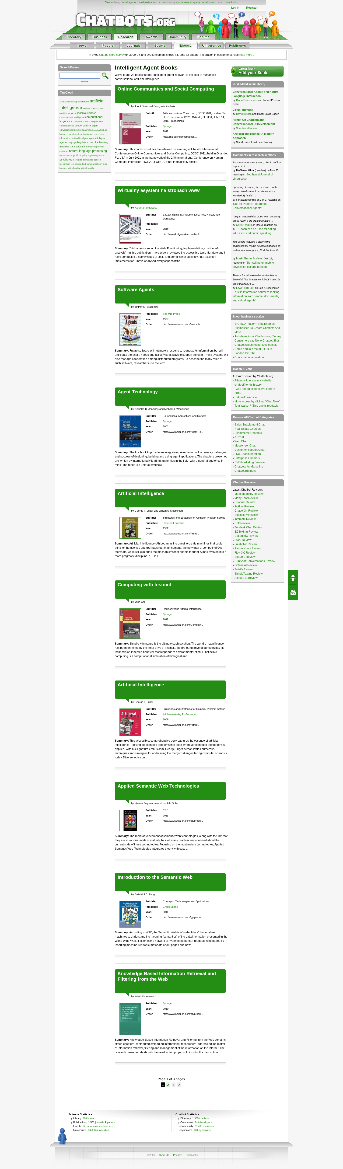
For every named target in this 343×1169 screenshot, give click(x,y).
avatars (86, 108)
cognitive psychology (68, 113)
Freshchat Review (245, 544)
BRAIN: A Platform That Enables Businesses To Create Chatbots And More (257, 328)
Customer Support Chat (249, 449)
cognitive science (86, 113)
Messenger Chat (245, 445)
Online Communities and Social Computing (166, 88)
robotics (78, 160)
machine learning (98, 142)
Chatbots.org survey (112, 54)
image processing (95, 134)
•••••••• (84, 81)
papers (111, 1122)
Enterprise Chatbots (247, 458)
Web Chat (240, 441)
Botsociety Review (246, 514)
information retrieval (69, 138)
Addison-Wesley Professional (179, 714)
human (103, 130)
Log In (235, 7)
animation (83, 101)
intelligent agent (86, 138)
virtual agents (129, 2)
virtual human (209, 2)
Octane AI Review (245, 565)
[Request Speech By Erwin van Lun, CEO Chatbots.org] (293, 577)
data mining (87, 130)
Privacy (177, 1155)
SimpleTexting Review (248, 573)
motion (101, 147)
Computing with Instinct (144, 584)
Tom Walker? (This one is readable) (257, 405)
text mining (76, 164)
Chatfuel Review (245, 502)
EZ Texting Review (246, 531)
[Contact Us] (293, 592)
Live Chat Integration (247, 454)
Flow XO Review (245, 552)
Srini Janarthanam (246, 128)
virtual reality (74, 168)
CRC (165, 810)
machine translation (70, 146)
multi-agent (64, 151)
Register (252, 7)
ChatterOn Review (246, 510)
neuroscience (66, 155)
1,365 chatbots (200, 1118)
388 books (88, 1118)
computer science (81, 121)
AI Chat (239, 437)
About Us (164, 1155)
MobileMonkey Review (248, 494)
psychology (67, 159)
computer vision (97, 122)
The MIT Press (171, 313)
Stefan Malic (244, 225)
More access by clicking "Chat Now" (257, 401)
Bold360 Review (245, 556)
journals (99, 1122)
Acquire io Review (246, 577)
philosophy (80, 155)
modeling (92, 147)
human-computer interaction (73, 134)
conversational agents (188, 2)
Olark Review (243, 540)
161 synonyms (202, 1130)
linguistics (82, 142)
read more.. (246, 54)
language (72, 142)
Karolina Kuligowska (146, 207)
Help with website (245, 397)
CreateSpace (170, 906)
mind (85, 146)
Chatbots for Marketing (248, 466)
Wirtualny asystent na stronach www (159, 190)
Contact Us (192, 1155)
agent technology (70, 102)
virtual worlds (87, 168)
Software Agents (136, 289)
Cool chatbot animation (249, 357)
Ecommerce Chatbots (248, 433)
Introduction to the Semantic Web (155, 877)
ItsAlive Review (244, 506)
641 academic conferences (98, 1126)
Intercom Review (245, 519)
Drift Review (242, 523)
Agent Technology (138, 391)
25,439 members (204, 1126)
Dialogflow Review (246, 535)
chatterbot (229, 2)
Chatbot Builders (245, 470)
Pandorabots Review (247, 548)
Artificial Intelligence (141, 493)
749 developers (203, 1122)
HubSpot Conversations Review (254, 561)
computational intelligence (72, 117)
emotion (96, 130)
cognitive (99, 108)
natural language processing (88, 151)
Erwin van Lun (245, 288)
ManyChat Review (246, 498)
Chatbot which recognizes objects (255, 344)
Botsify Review (243, 569)
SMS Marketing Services (250, 462)
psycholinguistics (96, 155)
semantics (88, 160)
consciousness (67, 126)
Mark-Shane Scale (248, 258)
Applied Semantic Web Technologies (158, 786)
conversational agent (86, 125)
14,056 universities (98, 1130)
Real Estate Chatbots (247, 428)
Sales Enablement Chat (249, 424)
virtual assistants (146, 2)
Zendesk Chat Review (248, 527)
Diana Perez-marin (246, 100)
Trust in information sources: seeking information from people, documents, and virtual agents (256, 296)
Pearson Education (173, 523)
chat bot (161, 2)
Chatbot (109, 2)
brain (93, 108)
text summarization (91, 164)
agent (62, 102)
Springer (167, 126)
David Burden (244, 113)
